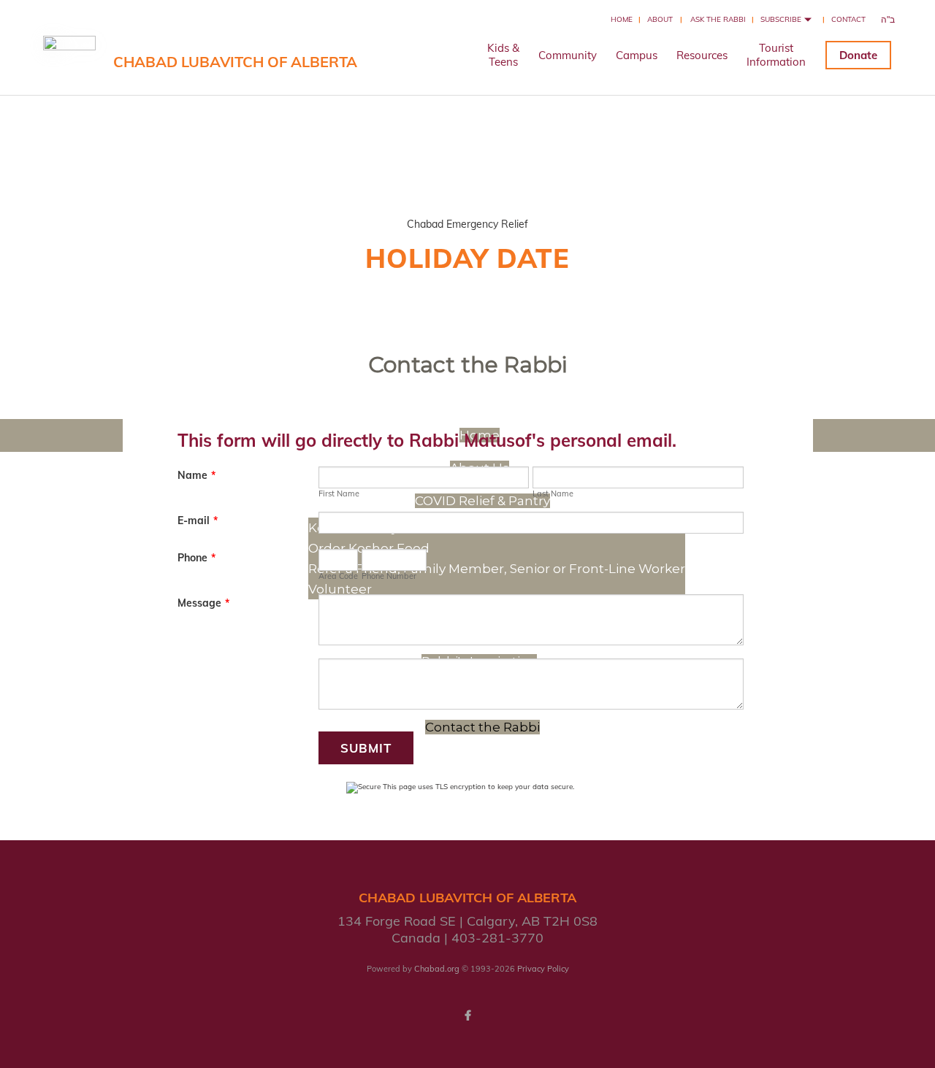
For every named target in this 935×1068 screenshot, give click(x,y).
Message (203, 603)
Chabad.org (436, 969)
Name (196, 475)
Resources (702, 55)
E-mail (198, 520)
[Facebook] (467, 1015)
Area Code (338, 576)
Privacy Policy (543, 969)
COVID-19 (467, 169)
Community (567, 55)
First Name (338, 493)
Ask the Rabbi (718, 19)
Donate (858, 55)
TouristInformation (776, 55)
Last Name (553, 493)
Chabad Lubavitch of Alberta (235, 62)
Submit (366, 748)
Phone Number (389, 576)
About (660, 19)
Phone (196, 557)
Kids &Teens (503, 55)
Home (622, 19)
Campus (636, 55)
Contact (848, 19)
